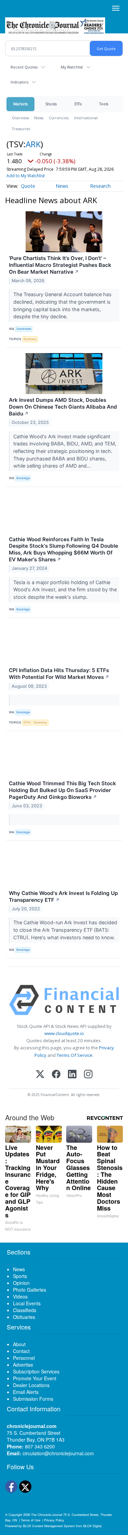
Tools (103, 103)
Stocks (51, 103)
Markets (20, 103)
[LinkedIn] (72, 1074)
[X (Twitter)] (40, 1074)
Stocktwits (23, 329)
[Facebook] (56, 1074)
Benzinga (23, 478)
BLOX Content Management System (49, 1525)
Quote (28, 186)
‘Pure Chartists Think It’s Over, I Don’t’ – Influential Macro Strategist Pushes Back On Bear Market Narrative (60, 265)
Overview (20, 117)
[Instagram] (88, 1074)
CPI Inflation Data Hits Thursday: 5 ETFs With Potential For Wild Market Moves (59, 673)
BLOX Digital (92, 1525)
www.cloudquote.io (64, 1033)
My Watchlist (72, 67)
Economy (30, 339)
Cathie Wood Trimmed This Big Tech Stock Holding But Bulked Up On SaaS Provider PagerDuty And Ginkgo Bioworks (62, 790)
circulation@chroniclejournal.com (58, 1453)
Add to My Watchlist (25, 176)
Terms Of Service (75, 1055)
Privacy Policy (54, 1520)
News (38, 117)
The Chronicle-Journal (46, 1514)
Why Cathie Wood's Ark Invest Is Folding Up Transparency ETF (63, 896)
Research (100, 186)
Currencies (59, 117)
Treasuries (21, 128)
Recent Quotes (24, 67)
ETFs (78, 103)
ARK (33, 144)
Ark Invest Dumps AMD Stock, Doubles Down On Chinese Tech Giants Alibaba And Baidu (63, 407)
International (86, 117)
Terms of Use (30, 1520)
